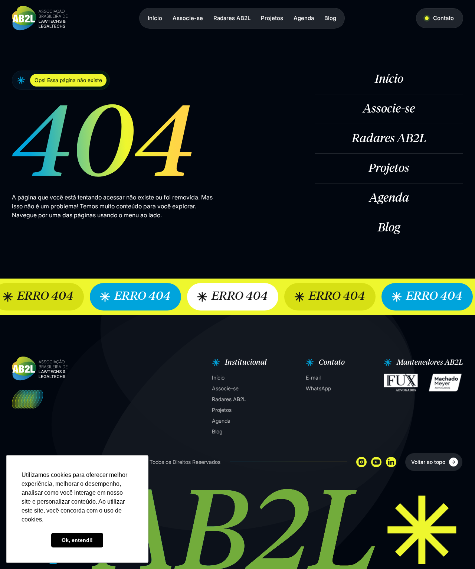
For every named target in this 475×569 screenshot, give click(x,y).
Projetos (272, 18)
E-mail (313, 377)
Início (155, 18)
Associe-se (188, 18)
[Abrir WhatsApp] (456, 550)
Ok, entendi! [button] (77, 540)
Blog (330, 18)
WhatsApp (318, 388)
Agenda (304, 18)
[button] (238, 362)
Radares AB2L (231, 18)
